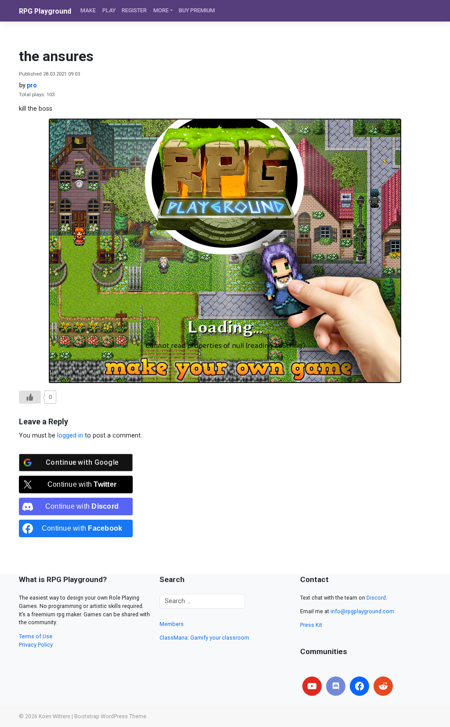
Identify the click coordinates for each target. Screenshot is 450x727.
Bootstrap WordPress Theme (110, 716)
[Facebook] (359, 686)
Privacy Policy (36, 644)
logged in (70, 435)
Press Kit (311, 625)
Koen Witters (54, 716)
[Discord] (336, 686)
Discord (376, 597)
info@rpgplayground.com (362, 611)
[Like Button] (30, 397)
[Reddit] (383, 686)
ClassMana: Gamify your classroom (204, 637)
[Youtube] (312, 686)
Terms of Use (35, 636)
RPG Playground (45, 11)
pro (32, 85)
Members (172, 624)
